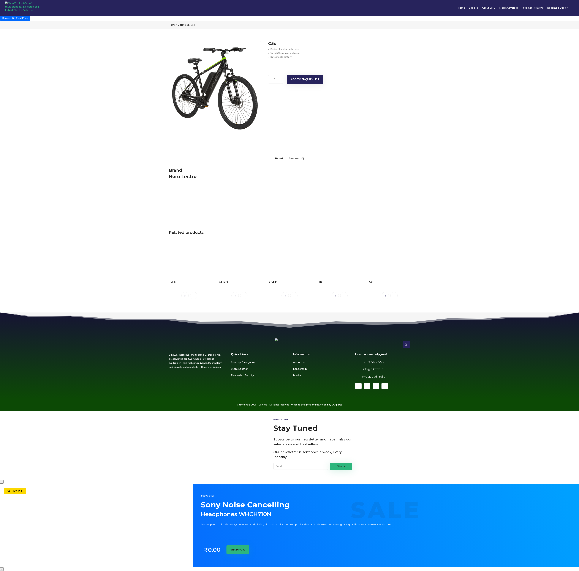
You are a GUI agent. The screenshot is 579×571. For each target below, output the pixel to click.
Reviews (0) (296, 158)
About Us (487, 8)
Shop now (237, 549)
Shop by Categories (243, 362)
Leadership (300, 369)
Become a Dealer (557, 8)
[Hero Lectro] (180, 202)
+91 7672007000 (373, 361)
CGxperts (337, 404)
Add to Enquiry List (305, 79)
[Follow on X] (384, 386)
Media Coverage (509, 8)
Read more (185, 295)
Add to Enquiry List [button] (193, 295)
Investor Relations (532, 8)
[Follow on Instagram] (376, 386)
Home (461, 8)
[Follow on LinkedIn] (367, 386)
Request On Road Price (15, 18)
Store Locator (239, 369)
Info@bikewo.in (373, 369)
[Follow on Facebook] (358, 386)
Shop (472, 8)
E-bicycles (183, 25)
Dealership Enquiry (242, 375)
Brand (279, 158)
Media (297, 375)
